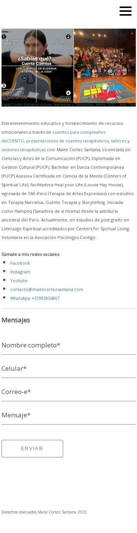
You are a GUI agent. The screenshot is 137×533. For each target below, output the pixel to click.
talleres (119, 141)
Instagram (20, 272)
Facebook (20, 263)
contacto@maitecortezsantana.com (46, 289)
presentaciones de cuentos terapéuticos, (68, 141)
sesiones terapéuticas (24, 149)
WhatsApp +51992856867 (34, 298)
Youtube (19, 280)
